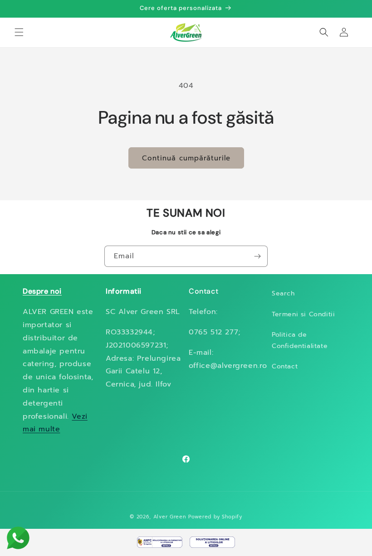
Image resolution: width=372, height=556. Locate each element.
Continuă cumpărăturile (186, 158)
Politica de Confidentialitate (300, 340)
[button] (19, 32)
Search (283, 293)
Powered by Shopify (215, 517)
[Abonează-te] (257, 256)
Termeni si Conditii (303, 314)
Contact (285, 366)
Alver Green (169, 517)
